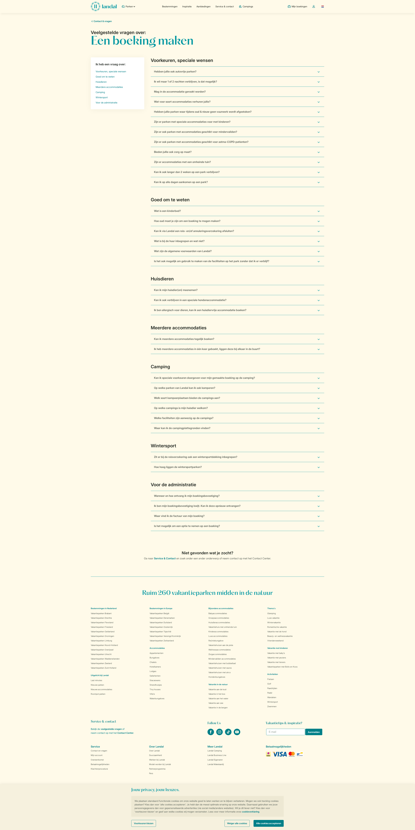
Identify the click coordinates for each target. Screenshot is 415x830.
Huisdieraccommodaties (219, 622)
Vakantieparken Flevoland (102, 622)
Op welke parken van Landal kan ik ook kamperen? (184, 387)
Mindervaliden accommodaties (222, 659)
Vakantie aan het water (218, 698)
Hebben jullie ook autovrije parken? (175, 71)
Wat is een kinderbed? (167, 210)
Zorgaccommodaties (217, 654)
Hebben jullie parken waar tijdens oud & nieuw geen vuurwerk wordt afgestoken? (203, 111)
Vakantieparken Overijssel (102, 649)
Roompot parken (98, 694)
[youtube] (237, 734)
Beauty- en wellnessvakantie (280, 636)
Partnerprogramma (157, 769)
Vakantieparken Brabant (101, 613)
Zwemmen (272, 706)
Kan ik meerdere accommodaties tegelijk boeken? (184, 339)
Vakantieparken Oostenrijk (161, 627)
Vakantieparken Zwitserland (162, 640)
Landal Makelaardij (216, 764)
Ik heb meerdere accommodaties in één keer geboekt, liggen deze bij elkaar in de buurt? (207, 349)
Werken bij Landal (157, 760)
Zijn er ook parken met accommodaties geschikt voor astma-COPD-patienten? (201, 141)
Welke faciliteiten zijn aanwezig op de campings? (183, 418)
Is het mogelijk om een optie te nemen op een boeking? (187, 526)
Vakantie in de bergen (218, 707)
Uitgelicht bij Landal (100, 675)
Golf (269, 684)
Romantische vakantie (277, 627)
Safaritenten (155, 676)
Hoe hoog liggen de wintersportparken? (178, 467)
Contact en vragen (99, 750)
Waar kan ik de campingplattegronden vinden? (182, 428)
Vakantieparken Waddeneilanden (105, 659)
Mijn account (96, 755)
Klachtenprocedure (99, 769)
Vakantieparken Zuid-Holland (103, 668)
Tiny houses (155, 689)
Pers (151, 773)
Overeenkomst (97, 760)
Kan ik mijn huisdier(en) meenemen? (176, 290)
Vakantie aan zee (215, 703)
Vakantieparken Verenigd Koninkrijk (165, 636)
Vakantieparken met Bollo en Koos (282, 666)
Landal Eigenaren (215, 760)
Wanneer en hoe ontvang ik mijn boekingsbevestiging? (187, 495)
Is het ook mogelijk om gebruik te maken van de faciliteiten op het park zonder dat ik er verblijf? (211, 261)
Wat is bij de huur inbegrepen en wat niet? (179, 241)
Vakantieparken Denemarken (162, 618)
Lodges (153, 671)
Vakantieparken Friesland (102, 627)
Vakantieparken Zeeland (101, 663)
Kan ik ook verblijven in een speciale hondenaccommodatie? (190, 300)
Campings (248, 6)
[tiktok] (228, 734)
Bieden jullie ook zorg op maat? (173, 151)
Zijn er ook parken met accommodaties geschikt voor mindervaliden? (195, 131)
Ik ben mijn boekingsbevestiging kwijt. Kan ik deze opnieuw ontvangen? (197, 505)
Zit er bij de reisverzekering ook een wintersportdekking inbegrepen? (195, 457)
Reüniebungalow (215, 640)
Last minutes (96, 680)
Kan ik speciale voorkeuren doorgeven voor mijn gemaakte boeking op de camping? (204, 377)
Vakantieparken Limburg (101, 640)
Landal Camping (215, 750)
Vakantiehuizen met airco (219, 672)
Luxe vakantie (273, 618)
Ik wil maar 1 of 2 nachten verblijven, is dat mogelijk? (185, 81)
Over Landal (154, 750)
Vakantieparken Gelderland (102, 631)
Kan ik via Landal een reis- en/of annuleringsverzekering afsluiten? (194, 231)
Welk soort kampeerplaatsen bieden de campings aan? (187, 398)
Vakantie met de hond (276, 631)
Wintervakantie (274, 622)
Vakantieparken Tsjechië (160, 631)
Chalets (153, 662)
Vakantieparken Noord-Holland (104, 645)
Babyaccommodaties (217, 613)
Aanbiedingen (203, 6)
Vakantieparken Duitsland (161, 622)
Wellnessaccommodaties (219, 649)
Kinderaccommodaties (218, 631)
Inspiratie (187, 6)
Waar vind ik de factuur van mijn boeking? (179, 516)
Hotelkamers (155, 666)
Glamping (271, 613)
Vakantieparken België (159, 613)
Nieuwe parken (97, 685)
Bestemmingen (170, 6)
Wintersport (272, 702)
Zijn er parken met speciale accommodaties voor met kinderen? (192, 121)
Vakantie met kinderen (277, 648)
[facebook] (211, 734)
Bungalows (154, 657)
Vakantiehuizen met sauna (219, 668)
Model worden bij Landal (160, 764)
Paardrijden (272, 688)
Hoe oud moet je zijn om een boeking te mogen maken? (187, 221)
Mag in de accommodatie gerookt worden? (180, 91)
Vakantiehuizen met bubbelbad (222, 663)
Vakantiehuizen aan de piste (220, 645)
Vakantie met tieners (276, 662)
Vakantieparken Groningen (102, 636)
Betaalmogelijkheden (100, 764)
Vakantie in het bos (216, 694)
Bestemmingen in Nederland (104, 608)
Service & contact (224, 6)
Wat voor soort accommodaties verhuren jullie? (182, 101)
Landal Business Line (217, 755)
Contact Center (125, 732)
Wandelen (271, 697)
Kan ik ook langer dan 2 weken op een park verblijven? (187, 172)
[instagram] (219, 734)
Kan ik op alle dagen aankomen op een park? (181, 182)
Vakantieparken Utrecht (101, 654)
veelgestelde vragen (111, 729)
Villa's (152, 694)
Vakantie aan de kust (217, 689)
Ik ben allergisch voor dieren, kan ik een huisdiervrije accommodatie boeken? (200, 310)
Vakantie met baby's (276, 653)
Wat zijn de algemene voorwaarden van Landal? (183, 251)
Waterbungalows (157, 698)
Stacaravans (155, 680)
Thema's (271, 608)
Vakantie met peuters (276, 657)
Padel (269, 693)
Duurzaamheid (155, 755)
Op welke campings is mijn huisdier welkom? (181, 408)
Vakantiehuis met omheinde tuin (222, 627)
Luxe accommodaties (217, 636)
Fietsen (270, 679)
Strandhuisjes (156, 685)
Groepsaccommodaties (218, 618)
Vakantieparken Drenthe (101, 618)
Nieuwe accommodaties (101, 689)
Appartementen (156, 653)
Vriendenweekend (275, 640)
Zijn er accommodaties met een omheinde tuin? (182, 162)
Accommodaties (157, 648)
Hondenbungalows (216, 677)
